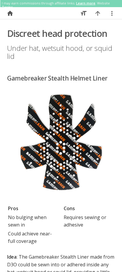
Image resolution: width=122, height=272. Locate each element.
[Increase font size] (83, 13)
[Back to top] (98, 13)
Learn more (85, 3)
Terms (7, 7)
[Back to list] (10, 13)
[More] (112, 13)
